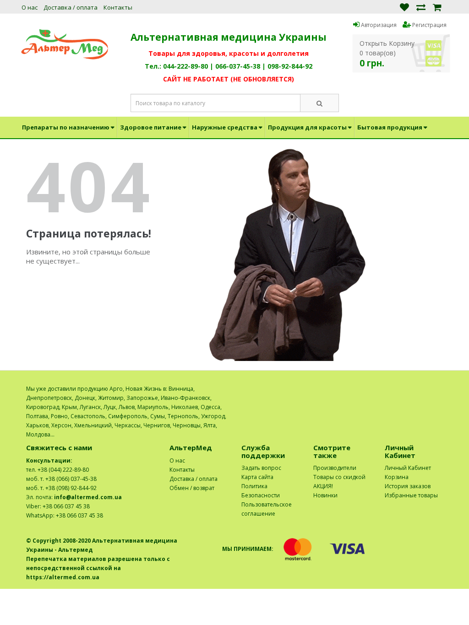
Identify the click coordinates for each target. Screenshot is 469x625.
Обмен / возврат (191, 488)
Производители (334, 468)
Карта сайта (257, 477)
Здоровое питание (150, 127)
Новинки (325, 495)
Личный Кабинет (408, 468)
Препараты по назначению (65, 127)
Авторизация (378, 25)
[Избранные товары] (404, 6)
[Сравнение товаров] (421, 6)
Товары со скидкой (339, 477)
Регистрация (429, 25)
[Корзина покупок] (437, 6)
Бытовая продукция (389, 127)
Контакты (118, 7)
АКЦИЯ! (323, 486)
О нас (30, 7)
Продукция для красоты (307, 127)
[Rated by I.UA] (423, 389)
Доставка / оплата (71, 7)
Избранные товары (411, 495)
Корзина (397, 477)
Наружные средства (224, 127)
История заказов (408, 486)
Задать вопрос (261, 468)
